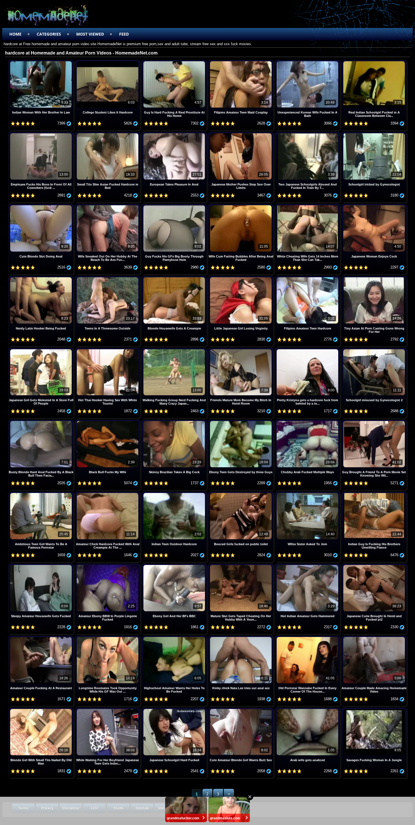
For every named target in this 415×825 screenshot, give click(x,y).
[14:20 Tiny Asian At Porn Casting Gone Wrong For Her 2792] (374, 278)
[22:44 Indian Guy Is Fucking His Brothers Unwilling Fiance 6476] (374, 494)
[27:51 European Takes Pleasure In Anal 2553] (174, 134)
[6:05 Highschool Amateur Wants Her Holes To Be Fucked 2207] (174, 638)
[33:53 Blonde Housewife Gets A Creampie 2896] (174, 278)
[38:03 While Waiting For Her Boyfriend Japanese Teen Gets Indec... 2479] (108, 710)
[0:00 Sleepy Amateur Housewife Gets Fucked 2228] (41, 566)
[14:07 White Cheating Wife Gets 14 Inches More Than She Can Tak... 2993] (308, 206)
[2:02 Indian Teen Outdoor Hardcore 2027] (174, 494)
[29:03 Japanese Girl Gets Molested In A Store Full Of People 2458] (41, 350)
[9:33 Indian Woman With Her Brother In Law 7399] (41, 62)
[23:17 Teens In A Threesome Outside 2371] (108, 278)
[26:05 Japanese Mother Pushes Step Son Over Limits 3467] (241, 134)
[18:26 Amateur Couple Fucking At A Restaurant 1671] (41, 638)
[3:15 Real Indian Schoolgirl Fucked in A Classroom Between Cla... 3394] (374, 62)
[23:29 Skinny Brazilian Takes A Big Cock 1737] (174, 422)
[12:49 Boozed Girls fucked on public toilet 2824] (241, 494)
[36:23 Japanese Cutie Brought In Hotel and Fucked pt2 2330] (374, 566)
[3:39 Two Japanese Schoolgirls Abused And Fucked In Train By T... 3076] (308, 134)
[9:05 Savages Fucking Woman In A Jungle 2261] (374, 710)
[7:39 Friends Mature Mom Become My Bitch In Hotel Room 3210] (241, 350)
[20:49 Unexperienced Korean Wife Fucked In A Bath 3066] (308, 62)
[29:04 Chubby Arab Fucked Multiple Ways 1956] (308, 422)
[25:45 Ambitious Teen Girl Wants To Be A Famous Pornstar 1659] (41, 494)
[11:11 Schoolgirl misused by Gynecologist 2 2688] (374, 350)
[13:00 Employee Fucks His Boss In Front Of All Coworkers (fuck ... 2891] (41, 134)
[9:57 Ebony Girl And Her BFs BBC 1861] (174, 566)
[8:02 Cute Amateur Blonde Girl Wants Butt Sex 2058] (241, 710)
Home (15, 34)
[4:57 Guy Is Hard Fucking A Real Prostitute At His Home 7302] (174, 62)
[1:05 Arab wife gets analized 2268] (308, 710)
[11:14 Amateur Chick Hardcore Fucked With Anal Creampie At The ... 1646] (108, 494)
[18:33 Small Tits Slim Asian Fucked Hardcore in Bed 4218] (108, 134)
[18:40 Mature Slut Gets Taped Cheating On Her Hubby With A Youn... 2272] (241, 566)
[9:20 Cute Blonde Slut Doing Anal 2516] (41, 206)
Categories (49, 34)
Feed (124, 34)
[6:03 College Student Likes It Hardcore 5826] (108, 62)
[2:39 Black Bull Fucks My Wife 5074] (108, 422)
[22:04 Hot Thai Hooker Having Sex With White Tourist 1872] (108, 350)
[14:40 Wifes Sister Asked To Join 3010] (308, 494)
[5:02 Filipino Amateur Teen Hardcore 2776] (308, 278)
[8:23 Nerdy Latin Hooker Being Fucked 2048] (41, 278)
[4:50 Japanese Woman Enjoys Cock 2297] (374, 206)
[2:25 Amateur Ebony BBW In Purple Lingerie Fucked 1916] (108, 566)
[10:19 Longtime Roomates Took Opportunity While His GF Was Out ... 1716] (108, 638)
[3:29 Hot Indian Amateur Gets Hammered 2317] (308, 566)
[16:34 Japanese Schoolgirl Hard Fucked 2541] (174, 710)
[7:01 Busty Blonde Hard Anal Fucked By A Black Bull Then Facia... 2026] (41, 422)
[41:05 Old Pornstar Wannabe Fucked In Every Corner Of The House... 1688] (308, 638)
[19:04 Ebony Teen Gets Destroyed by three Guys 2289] (241, 422)
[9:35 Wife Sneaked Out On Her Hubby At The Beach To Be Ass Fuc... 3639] (108, 206)
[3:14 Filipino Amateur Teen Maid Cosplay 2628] (241, 62)
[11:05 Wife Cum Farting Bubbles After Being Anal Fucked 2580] (241, 206)
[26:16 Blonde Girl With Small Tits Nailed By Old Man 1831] (41, 710)
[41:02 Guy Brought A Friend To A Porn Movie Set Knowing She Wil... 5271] (374, 422)
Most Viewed (90, 34)
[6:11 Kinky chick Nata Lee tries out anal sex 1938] (241, 638)
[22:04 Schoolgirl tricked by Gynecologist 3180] (374, 134)
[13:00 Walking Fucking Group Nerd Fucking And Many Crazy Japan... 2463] (174, 350)
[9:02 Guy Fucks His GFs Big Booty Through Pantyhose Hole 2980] (174, 206)
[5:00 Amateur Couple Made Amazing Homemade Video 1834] (374, 638)
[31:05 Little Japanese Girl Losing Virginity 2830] (241, 278)
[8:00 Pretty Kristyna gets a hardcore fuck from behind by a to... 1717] (308, 350)
